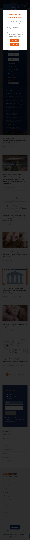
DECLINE (15, 44)
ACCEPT (15, 40)
